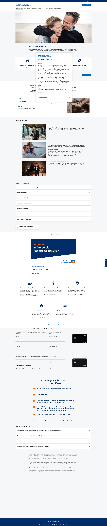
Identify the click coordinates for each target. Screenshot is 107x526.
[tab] (19, 8)
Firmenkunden (23, 1)
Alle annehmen (65, 97)
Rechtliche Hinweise (55, 524)
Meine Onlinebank (49, 1)
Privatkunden (18, 1)
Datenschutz (41, 524)
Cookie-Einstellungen (42, 97)
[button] (53, 187)
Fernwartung (70, 524)
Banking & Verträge (37, 1)
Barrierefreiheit (64, 524)
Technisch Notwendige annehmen (54, 97)
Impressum (37, 524)
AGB (60, 524)
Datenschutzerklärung (42, 61)
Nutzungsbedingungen (47, 524)
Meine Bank (43, 1)
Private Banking (29, 1)
